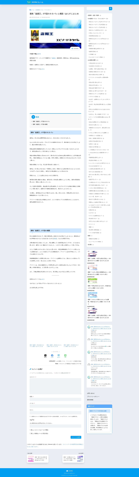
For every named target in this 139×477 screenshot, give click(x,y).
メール (32, 403)
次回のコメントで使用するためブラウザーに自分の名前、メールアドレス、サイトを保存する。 (54, 416)
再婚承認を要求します (95, 157)
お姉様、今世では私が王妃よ (97, 69)
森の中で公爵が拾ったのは (97, 199)
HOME (70, 471)
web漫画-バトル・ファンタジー (64, 361)
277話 (79, 363)
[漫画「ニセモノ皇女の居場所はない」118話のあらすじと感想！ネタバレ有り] (99, 267)
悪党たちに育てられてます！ (97, 91)
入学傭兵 (92, 54)
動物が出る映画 (94, 238)
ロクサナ (92, 212)
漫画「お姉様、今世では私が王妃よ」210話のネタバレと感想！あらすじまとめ (99, 259)
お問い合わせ (90, 393)
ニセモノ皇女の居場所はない (97, 188)
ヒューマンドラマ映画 (95, 241)
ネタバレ (62, 363)
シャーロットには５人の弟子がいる (99, 163)
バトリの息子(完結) (95, 232)
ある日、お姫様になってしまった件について (99, 100)
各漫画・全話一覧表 (94, 15)
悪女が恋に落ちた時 (95, 82)
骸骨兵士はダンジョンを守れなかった (99, 39)
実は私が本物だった (95, 160)
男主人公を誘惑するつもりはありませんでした (99, 110)
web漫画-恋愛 (93, 60)
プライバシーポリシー (93, 396)
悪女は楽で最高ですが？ (96, 88)
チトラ (91, 224)
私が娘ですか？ (94, 218)
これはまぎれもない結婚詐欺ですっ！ (99, 153)
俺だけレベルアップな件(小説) (98, 27)
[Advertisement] (55, 82)
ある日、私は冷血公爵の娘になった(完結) (100, 105)
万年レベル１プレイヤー (96, 33)
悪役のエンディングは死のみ (97, 93)
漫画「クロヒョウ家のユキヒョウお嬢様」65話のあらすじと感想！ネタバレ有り (99, 302)
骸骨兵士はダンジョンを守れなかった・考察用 (99, 44)
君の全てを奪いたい (95, 125)
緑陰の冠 (92, 210)
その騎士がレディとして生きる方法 (99, 182)
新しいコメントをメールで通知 (39, 430)
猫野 (93, 330)
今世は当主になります (96, 63)
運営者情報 (90, 400)
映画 (90, 235)
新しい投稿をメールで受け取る (39, 433)
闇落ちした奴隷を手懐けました (98, 202)
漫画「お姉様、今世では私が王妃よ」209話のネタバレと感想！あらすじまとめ (99, 316)
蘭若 (91, 227)
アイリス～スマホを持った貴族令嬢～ (99, 78)
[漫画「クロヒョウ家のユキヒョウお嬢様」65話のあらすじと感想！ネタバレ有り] (99, 295)
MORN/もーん (37, 2)
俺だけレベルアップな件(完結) (98, 24)
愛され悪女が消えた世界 (96, 74)
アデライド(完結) (94, 96)
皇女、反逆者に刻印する (96, 138)
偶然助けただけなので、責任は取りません (99, 128)
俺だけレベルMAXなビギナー (97, 30)
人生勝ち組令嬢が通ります (97, 168)
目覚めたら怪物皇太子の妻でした (99, 193)
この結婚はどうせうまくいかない (99, 149)
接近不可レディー (94, 179)
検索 (110, 8)
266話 (55, 238)
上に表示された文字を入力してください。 (41, 423)
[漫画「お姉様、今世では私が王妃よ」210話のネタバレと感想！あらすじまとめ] (99, 254)
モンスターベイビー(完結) (96, 57)
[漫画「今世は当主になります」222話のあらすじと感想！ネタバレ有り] (99, 281)
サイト (31, 410)
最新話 (68, 363)
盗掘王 (54, 58)
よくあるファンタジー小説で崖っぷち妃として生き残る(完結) (99, 206)
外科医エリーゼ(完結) (95, 135)
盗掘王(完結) (77, 361)
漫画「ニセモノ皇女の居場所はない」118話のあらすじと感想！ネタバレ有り (99, 273)
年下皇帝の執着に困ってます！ (98, 185)
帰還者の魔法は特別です (96, 48)
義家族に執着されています (97, 71)
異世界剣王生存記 (94, 36)
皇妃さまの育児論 (94, 146)
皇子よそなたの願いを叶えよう (98, 221)
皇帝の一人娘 (93, 144)
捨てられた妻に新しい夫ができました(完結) (99, 175)
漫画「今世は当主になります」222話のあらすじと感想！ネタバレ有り (99, 287)
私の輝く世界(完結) (95, 229)
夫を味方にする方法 (95, 66)
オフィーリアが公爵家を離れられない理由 (99, 118)
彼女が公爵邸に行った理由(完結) (98, 122)
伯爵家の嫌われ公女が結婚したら (99, 190)
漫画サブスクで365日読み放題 (98, 411)
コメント (33, 377)
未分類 (90, 244)
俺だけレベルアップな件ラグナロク (99, 21)
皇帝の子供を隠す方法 (96, 141)
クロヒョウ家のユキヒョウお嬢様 (98, 132)
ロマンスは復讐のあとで (96, 215)
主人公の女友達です (95, 166)
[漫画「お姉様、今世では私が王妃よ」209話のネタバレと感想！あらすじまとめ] (99, 310)
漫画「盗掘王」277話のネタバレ (41, 121)
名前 (32, 396)
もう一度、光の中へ (95, 196)
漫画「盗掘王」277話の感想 (40, 124)
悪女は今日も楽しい (95, 85)
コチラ (39, 54)
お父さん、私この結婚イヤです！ (99, 114)
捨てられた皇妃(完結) (95, 171)
